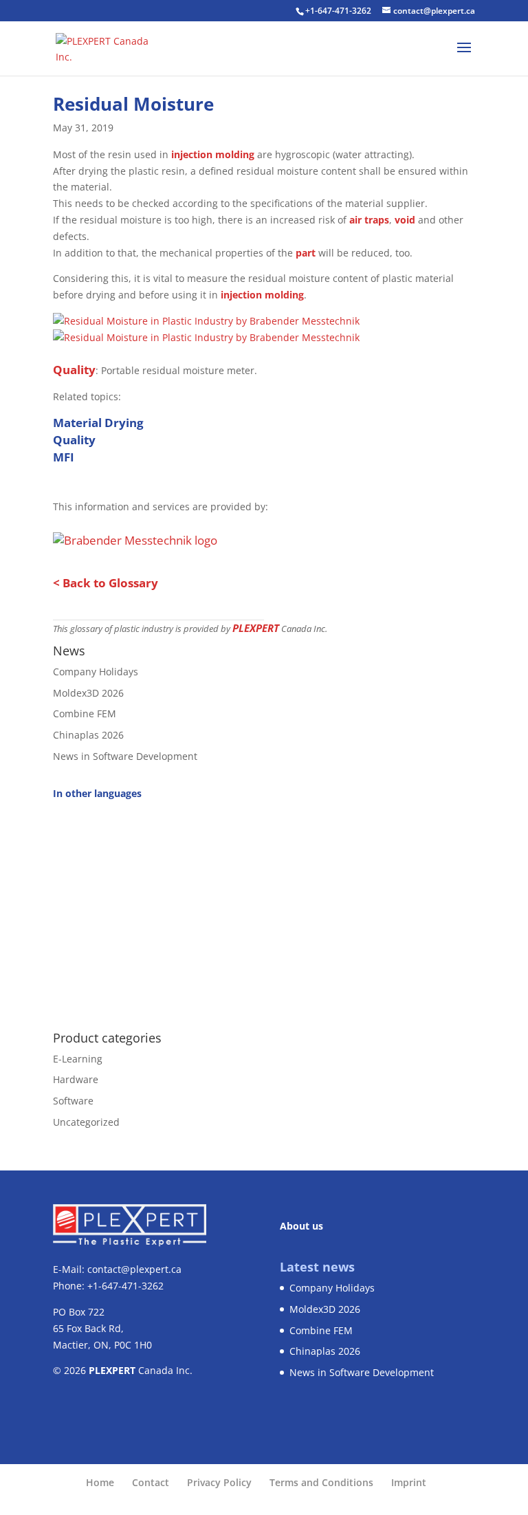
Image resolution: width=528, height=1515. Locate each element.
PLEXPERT (255, 628)
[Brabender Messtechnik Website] (135, 536)
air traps (369, 219)
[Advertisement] (264, 907)
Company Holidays (95, 671)
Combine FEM (84, 713)
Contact (150, 1482)
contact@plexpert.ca (134, 1269)
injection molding (212, 154)
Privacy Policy (219, 1482)
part (306, 252)
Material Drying (98, 422)
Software (73, 1100)
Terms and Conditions (321, 1482)
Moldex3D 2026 (88, 692)
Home (100, 1482)
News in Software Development (125, 756)
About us (301, 1225)
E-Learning (77, 1058)
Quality (74, 370)
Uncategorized (86, 1122)
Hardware (75, 1079)
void (405, 219)
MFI (63, 457)
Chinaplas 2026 (88, 734)
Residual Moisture (133, 103)
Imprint (408, 1482)
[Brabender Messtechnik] (206, 320)
